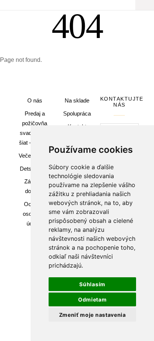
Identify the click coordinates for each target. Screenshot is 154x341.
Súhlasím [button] (92, 284)
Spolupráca (77, 113)
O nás (34, 100)
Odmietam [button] (92, 299)
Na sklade (77, 100)
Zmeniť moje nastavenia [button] (92, 315)
